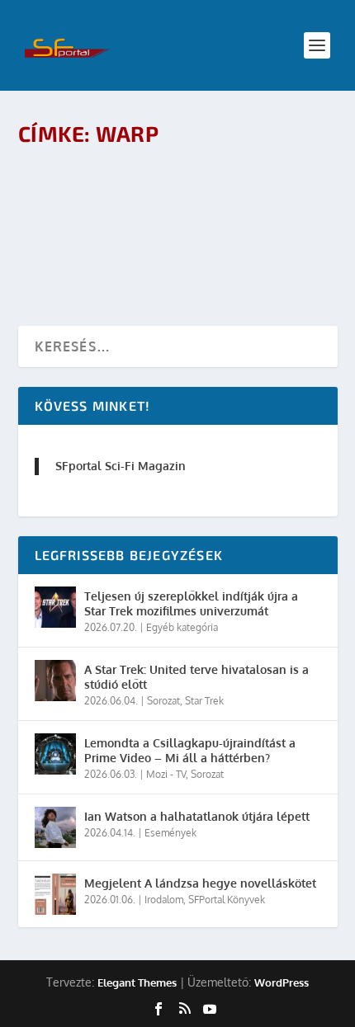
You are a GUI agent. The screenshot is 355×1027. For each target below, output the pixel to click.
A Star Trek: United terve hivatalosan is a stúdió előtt (196, 676)
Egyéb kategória (182, 627)
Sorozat (163, 701)
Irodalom (163, 899)
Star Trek (201, 208)
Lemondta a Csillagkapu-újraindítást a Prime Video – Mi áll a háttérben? (190, 750)
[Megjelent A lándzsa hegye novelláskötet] (55, 894)
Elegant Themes (137, 982)
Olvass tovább (93, 253)
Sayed (97, 208)
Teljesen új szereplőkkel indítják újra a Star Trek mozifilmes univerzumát (191, 603)
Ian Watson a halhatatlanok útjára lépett (197, 816)
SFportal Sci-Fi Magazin (120, 466)
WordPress (281, 982)
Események (170, 833)
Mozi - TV (166, 774)
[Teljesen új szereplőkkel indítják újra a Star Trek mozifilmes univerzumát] (55, 607)
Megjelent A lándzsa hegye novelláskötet (200, 883)
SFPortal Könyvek (226, 899)
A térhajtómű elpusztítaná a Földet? (172, 182)
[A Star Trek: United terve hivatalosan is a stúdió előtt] (55, 680)
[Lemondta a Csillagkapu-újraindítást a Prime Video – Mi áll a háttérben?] (55, 754)
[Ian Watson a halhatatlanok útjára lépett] (55, 827)
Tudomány (248, 208)
